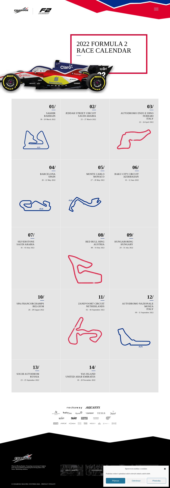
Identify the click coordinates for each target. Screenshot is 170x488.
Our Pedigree (96, 470)
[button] (165, 469)
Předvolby (156, 481)
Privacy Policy (48, 484)
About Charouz (71, 470)
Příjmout (115, 481)
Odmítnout (136, 481)
